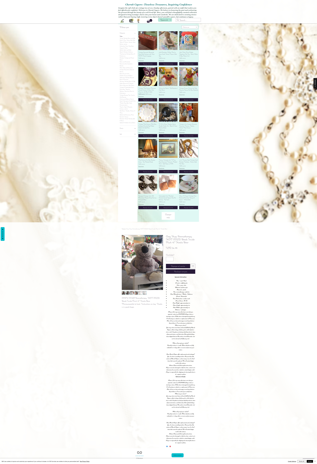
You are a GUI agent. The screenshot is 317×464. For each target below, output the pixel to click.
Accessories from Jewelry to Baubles (126, 64)
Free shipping (141, 60)
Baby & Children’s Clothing (126, 52)
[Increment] (171, 259)
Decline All (301, 461)
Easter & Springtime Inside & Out (127, 101)
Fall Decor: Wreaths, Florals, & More (127, 112)
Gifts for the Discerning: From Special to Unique (127, 116)
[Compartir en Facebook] (167, 446)
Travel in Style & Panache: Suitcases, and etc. (126, 108)
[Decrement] (167, 259)
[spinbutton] (169, 259)
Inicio (123, 229)
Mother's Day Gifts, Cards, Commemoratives (126, 104)
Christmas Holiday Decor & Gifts (127, 81)
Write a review (178, 455)
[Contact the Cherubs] (138, 20)
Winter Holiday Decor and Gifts (127, 38)
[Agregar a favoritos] (193, 266)
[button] (149, 21)
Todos (121, 36)
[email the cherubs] (122, 21)
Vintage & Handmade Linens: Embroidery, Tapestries (127, 88)
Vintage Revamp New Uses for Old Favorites (127, 96)
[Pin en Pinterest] (170, 446)
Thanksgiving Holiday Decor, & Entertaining (127, 55)
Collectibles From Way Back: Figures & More (127, 47)
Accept (310, 461)
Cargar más (168, 216)
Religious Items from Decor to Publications (127, 92)
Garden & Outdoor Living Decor (127, 122)
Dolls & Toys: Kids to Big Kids (127, 40)
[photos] (131, 20)
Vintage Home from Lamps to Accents (127, 70)
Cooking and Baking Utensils (127, 99)
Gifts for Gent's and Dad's (125, 50)
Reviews (2, 234)
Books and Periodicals (125, 62)
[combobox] (190, 27)
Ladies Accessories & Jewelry (126, 83)
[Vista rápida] (147, 40)
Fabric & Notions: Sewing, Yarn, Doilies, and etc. (128, 43)
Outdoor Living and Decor (126, 75)
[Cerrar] (315, 461)
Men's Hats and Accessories (126, 67)
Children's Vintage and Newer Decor (127, 59)
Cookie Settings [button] (292, 461)
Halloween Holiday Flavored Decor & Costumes (127, 78)
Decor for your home (124, 73)
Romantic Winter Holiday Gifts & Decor (127, 119)
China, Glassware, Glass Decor (127, 85)
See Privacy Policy (84, 461)
